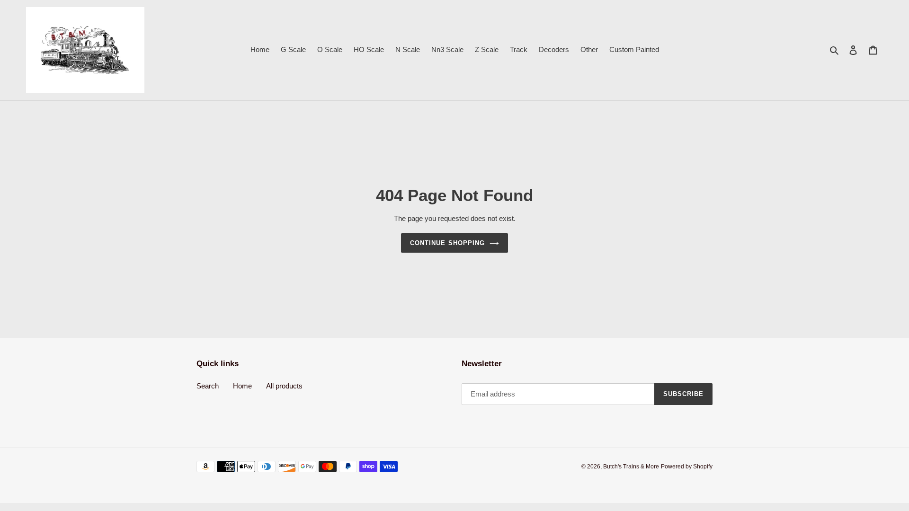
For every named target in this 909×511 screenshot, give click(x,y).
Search (207, 386)
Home (242, 386)
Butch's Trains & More (631, 466)
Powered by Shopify (687, 466)
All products (284, 386)
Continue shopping (447, 243)
